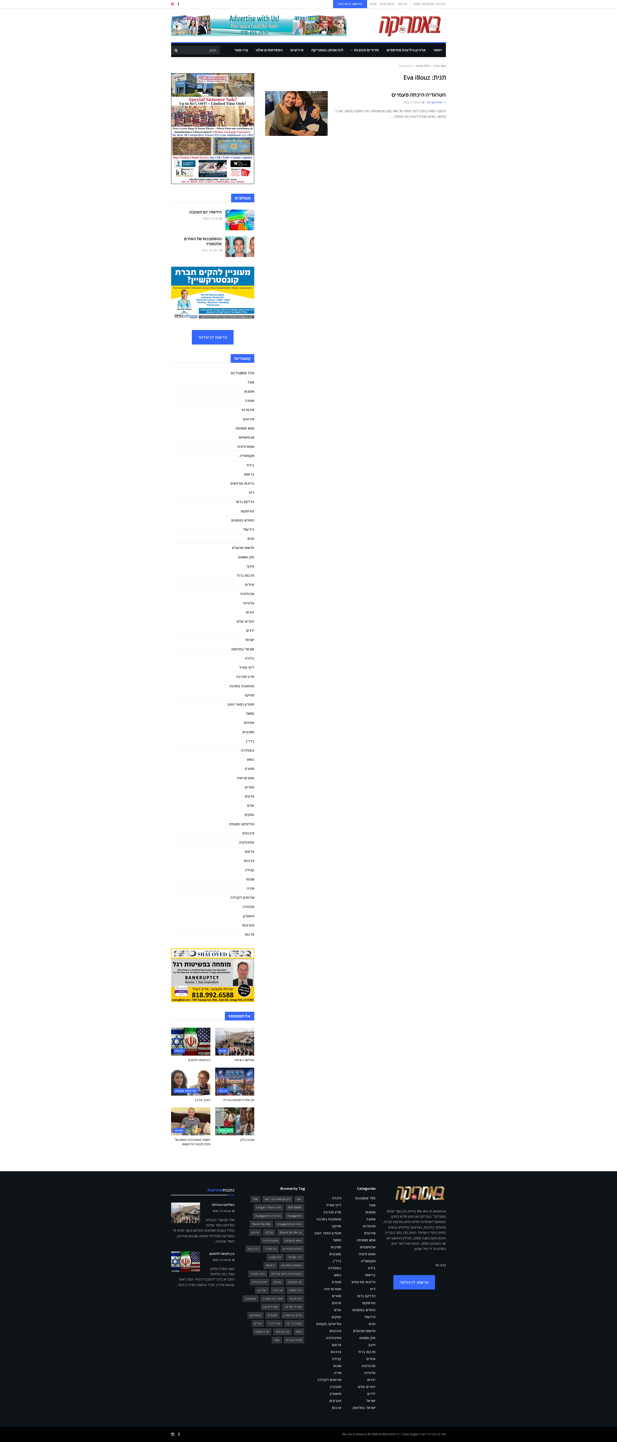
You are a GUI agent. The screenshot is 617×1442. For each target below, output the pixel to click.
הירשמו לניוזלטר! (350, 4)
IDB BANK (295, 1207)
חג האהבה (295, 1282)
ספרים (249, 787)
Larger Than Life (268, 1207)
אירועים (296, 50)
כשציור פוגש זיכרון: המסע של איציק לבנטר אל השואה (192, 1142)
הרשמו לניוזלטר (212, 337)
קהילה (249, 870)
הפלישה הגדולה (244, 1060)
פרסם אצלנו (387, 4)
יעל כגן (262, 1290)
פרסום (249, 851)
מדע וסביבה (245, 676)
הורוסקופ (247, 511)
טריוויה (277, 1290)
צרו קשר (402, 4)
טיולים (249, 584)
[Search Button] (176, 50)
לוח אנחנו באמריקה (327, 50)
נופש (250, 759)
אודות (373, 4)
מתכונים (248, 732)
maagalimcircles (289, 1224)
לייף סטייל (246, 667)
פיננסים (248, 833)
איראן (255, 1232)
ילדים (250, 630)
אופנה (249, 400)
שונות (250, 879)
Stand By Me (261, 1224)
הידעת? (248, 529)
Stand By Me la (291, 1232)
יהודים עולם (245, 621)
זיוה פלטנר (258, 1274)
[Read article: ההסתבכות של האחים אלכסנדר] (239, 246)
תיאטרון (248, 916)
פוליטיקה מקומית (241, 824)
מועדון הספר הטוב (240, 704)
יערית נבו (295, 1298)
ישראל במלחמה (242, 649)
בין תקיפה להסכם (199, 1060)
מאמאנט (250, 1298)
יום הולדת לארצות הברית (238, 1100)
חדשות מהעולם (243, 547)
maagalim (294, 1215)
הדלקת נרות (245, 501)
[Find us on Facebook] (178, 4)
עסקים (249, 814)
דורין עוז (253, 1248)
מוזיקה (249, 695)
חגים (251, 538)
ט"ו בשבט (295, 1290)
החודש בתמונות (242, 520)
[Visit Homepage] (403, 25)
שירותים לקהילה (242, 897)
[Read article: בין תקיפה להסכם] (190, 1042)
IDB (255, 1199)
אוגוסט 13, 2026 (222, 1211)
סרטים (249, 796)
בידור (250, 465)
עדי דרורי (274, 1323)
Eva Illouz (405, 66)
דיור (251, 492)
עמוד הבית (440, 66)
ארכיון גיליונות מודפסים (406, 50)
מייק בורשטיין (293, 1315)
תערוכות (248, 925)
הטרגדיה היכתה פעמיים (418, 94)
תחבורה (248, 906)
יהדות (250, 612)
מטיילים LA (270, 1307)
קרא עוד (440, 1265)
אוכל (251, 382)
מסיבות (249, 722)
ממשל (250, 713)
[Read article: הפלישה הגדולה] (235, 1042)
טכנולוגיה (247, 593)
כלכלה (249, 658)
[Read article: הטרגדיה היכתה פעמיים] (296, 113)
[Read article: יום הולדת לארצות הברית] (235, 1082)
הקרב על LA (202, 1100)
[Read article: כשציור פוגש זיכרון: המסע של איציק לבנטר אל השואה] (190, 1121)
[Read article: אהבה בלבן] (235, 1121)
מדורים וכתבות (366, 50)
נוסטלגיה (247, 750)
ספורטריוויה (245, 778)
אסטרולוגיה (245, 446)
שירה (250, 888)
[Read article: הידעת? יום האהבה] (239, 220)
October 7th (242, 373)
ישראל (249, 639)
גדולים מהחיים (292, 1248)
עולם (250, 805)
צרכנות (249, 860)
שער (277, 1340)
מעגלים (272, 1315)
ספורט (249, 768)
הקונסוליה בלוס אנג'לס (286, 1274)
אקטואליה (247, 455)
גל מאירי (270, 1248)
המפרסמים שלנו (269, 50)
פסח (299, 1331)
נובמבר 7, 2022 (412, 102)
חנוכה (278, 1282)
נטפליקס (255, 1315)
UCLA (269, 1232)
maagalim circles (268, 1215)
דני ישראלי (295, 1257)
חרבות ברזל (245, 575)
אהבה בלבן (247, 1140)
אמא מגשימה (244, 428)
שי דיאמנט (262, 1331)
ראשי (437, 50)
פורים (258, 1323)
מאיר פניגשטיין (273, 1298)
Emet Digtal (410, 1434)
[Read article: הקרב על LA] (190, 1082)
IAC (299, 1199)
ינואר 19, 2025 (210, 250)
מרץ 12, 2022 (211, 218)
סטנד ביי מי (294, 1323)
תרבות (249, 934)
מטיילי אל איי (293, 1307)
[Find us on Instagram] (172, 4)
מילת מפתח (423, 66)
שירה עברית (294, 1340)
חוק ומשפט (246, 557)
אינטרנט (247, 409)
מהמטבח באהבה (241, 686)
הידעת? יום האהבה (205, 212)
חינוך (250, 566)
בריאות (249, 474)
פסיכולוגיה (246, 842)
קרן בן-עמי (282, 1331)
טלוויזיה (248, 603)
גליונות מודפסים (242, 483)
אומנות (249, 391)
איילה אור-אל (434, 102)
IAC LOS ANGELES (277, 1199)
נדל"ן (250, 741)
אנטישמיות (246, 437)
